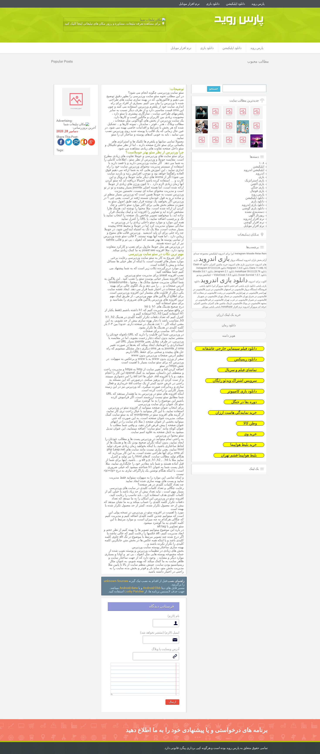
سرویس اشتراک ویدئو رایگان (235, 381)
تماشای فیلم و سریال (241, 370)
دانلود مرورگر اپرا (220, 285)
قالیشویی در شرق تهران (254, 296)
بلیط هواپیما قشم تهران (239, 455)
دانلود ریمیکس (245, 359)
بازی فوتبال (257, 191)
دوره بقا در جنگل (244, 402)
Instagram (240, 253)
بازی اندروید (214, 258)
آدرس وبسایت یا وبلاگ (165, 649)
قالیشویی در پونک (251, 303)
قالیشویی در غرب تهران (236, 299)
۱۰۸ (261, 163)
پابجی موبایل (208, 306)
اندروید (260, 173)
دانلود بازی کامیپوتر (242, 391)
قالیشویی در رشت (226, 292)
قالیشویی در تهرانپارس (247, 292)
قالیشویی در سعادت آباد (204, 292)
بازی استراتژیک (254, 180)
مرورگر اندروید (250, 306)
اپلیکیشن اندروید (254, 170)
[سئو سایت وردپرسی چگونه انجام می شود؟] (91, 144)
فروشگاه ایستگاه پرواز (255, 289)
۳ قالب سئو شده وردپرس (120, 236)
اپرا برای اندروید (226, 253)
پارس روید (257, 3)
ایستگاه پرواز (236, 260)
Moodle (250, 253)
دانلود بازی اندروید (253, 204)
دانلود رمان (229, 325)
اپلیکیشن (258, 166)
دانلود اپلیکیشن (235, 3)
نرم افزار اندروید (253, 218)
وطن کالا (250, 423)
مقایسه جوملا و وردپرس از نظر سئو (152, 159)
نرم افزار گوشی (254, 222)
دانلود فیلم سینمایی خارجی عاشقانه (229, 349)
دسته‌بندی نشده (254, 211)
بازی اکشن (257, 184)
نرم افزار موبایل (189, 3)
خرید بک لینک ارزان (229, 314)
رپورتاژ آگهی (256, 215)
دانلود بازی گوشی (253, 208)
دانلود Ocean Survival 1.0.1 (252, 275)
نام (173, 616)
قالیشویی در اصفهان (234, 289)
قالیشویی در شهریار (207, 296)
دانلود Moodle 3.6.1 (203, 271)
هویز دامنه (228, 335)
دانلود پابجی (205, 285)
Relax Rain (260, 253)
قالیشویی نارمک (234, 303)
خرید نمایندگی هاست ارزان (236, 413)
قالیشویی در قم (215, 299)
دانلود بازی (212, 3)
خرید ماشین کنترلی (218, 264)
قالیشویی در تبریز (214, 289)
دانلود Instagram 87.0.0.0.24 (211, 268)
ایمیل (159, 632)
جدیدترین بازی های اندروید (241, 264)
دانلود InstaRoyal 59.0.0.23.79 (250, 271)
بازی (261, 177)
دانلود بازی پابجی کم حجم (242, 285)
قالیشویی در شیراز (257, 299)
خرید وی (250, 434)
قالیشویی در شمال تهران (229, 296)
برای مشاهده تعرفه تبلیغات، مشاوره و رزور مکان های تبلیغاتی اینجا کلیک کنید (112, 23)
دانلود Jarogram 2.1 (224, 271)
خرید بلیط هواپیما (243, 445)
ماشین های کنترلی (217, 303)
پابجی (218, 306)
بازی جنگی (257, 187)
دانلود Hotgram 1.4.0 (238, 268)
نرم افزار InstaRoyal (231, 306)
